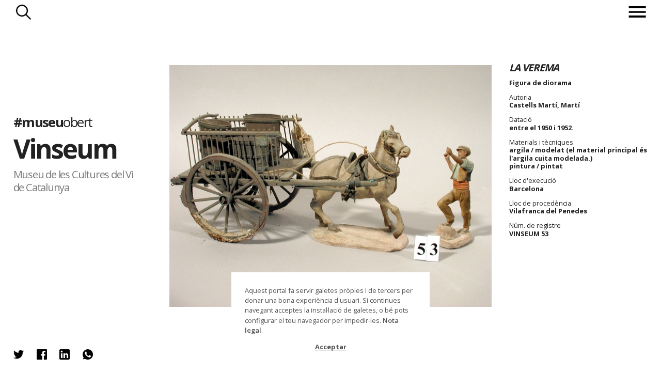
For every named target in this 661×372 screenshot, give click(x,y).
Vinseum (65, 148)
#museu (52, 122)
